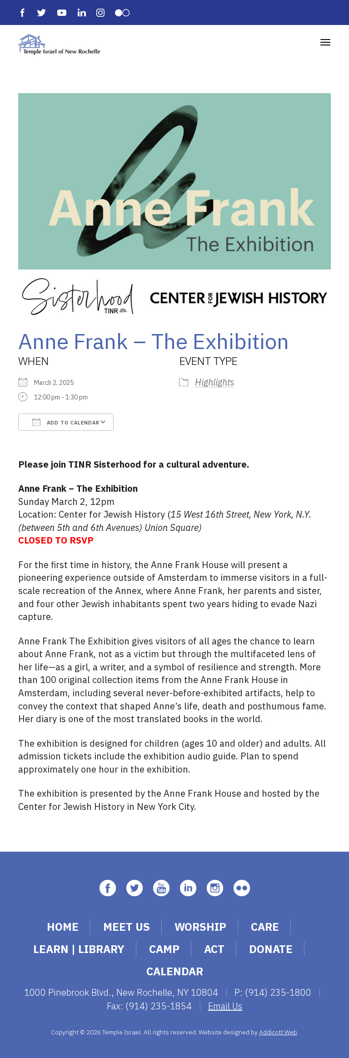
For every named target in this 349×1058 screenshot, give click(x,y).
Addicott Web (278, 1032)
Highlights (214, 382)
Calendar (174, 971)
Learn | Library (79, 949)
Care (265, 926)
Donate (271, 949)
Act (214, 949)
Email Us (225, 1006)
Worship (200, 926)
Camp (164, 949)
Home (63, 926)
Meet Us (126, 926)
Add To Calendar (72, 422)
